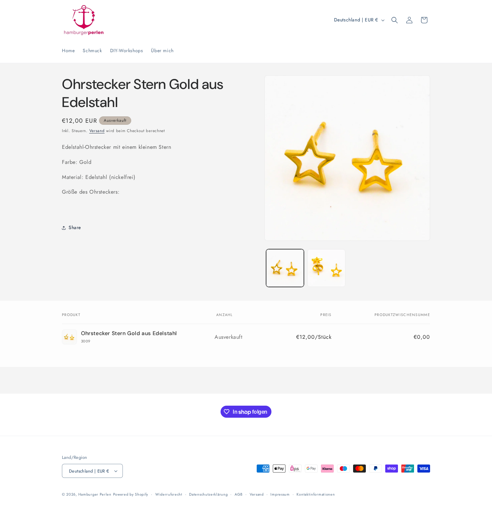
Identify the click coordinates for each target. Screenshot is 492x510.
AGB (239, 494)
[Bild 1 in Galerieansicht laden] (285, 268)
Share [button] (75, 227)
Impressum (280, 494)
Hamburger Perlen (94, 494)
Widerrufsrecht (168, 494)
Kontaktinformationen (316, 494)
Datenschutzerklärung (208, 494)
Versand (97, 131)
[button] (394, 20)
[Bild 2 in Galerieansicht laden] (326, 268)
